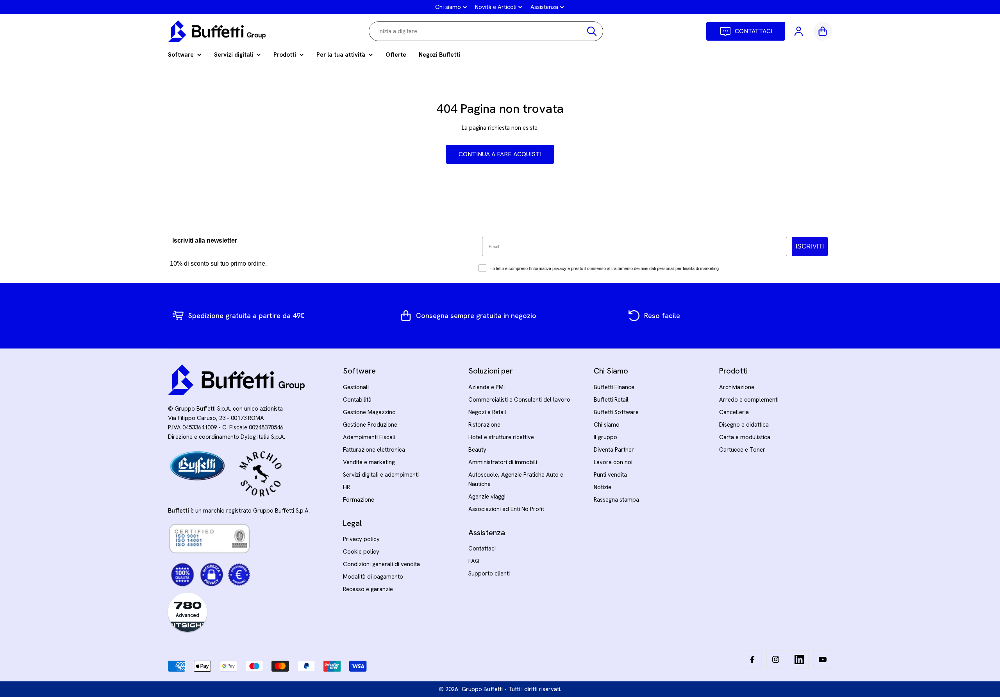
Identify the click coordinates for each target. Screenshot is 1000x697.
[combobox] (486, 31)
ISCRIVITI (810, 246)
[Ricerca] (591, 31)
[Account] (799, 31)
